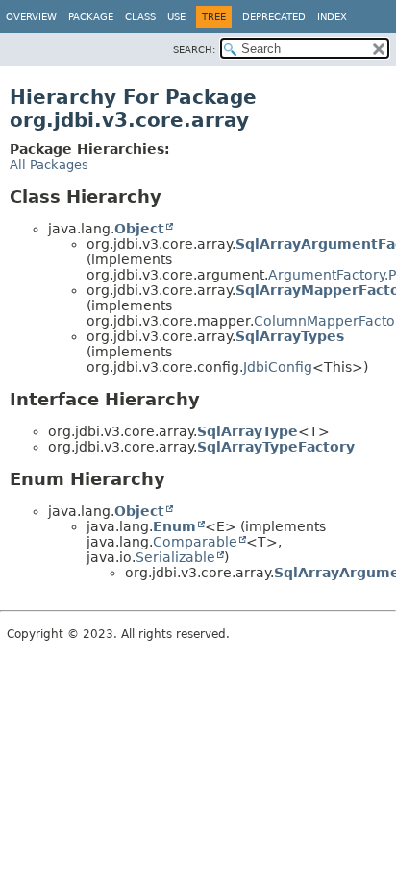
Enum (174, 526)
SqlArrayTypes (289, 336)
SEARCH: (194, 49)
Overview (31, 17)
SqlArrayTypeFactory (276, 446)
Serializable (175, 557)
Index (332, 17)
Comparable (195, 541)
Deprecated (274, 17)
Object (139, 228)
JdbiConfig (277, 367)
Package (90, 17)
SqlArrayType (247, 431)
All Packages (49, 165)
